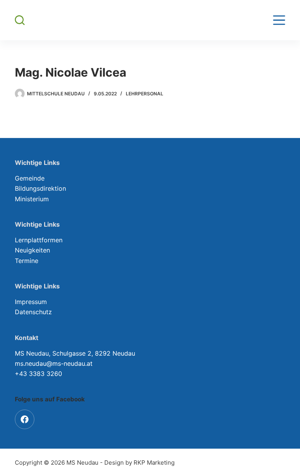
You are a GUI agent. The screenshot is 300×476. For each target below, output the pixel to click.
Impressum (31, 302)
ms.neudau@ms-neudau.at (54, 363)
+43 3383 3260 (38, 374)
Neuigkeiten (32, 250)
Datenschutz (33, 312)
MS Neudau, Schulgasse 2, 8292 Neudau (75, 353)
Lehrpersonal (144, 94)
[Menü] (279, 20)
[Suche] (20, 20)
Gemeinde (30, 178)
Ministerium (32, 199)
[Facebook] (24, 419)
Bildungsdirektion (40, 188)
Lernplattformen (38, 240)
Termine (26, 261)
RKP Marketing (154, 462)
